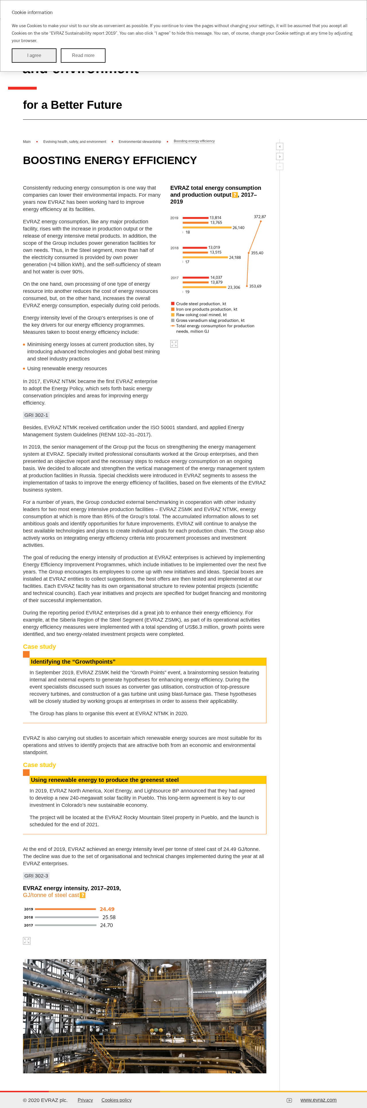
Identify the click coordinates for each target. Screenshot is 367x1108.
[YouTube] (289, 1100)
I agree (34, 55)
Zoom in (174, 344)
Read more (83, 55)
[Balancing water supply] (279, 156)
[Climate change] (279, 146)
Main (27, 142)
